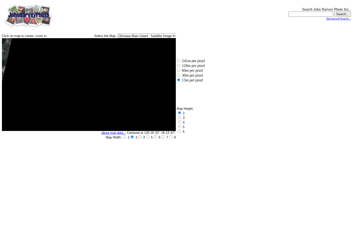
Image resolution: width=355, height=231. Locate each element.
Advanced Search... (338, 18)
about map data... (113, 133)
